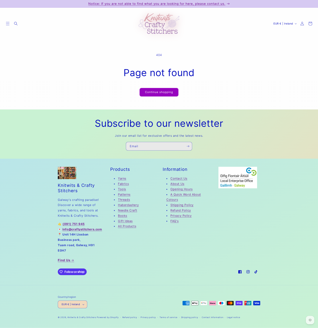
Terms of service (168, 317)
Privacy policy (148, 317)
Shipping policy (189, 317)
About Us (177, 184)
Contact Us (178, 178)
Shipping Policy (182, 205)
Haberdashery (128, 205)
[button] (8, 24)
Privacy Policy (181, 215)
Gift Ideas (125, 221)
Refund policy (129, 317)
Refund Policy (180, 210)
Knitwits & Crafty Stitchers (82, 317)
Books (122, 215)
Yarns (122, 178)
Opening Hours (181, 189)
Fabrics (123, 184)
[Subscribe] (188, 146)
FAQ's (174, 221)
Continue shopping (159, 92)
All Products (127, 226)
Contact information (212, 317)
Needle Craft (127, 210)
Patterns (124, 194)
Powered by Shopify (108, 317)
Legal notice (233, 317)
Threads (124, 199)
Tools (122, 189)
